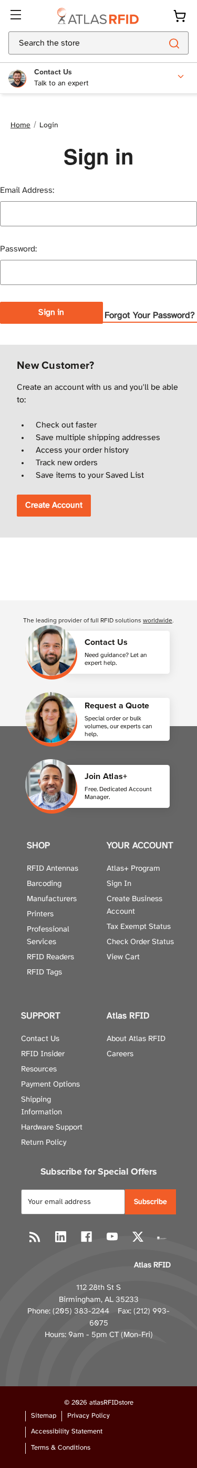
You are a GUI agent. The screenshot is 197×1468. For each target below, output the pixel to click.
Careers (120, 1054)
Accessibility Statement (66, 1431)
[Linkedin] (60, 1236)
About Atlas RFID (136, 1039)
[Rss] (34, 1236)
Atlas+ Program (133, 868)
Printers (40, 914)
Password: (18, 249)
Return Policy (43, 1142)
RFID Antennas (52, 868)
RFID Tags (44, 972)
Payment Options (50, 1084)
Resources (39, 1069)
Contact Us (40, 1039)
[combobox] (72, 42)
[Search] (173, 42)
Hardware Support (51, 1127)
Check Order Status (140, 942)
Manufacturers (52, 899)
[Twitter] (137, 1236)
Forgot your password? (150, 315)
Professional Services (48, 935)
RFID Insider (43, 1054)
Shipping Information (41, 1105)
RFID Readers (50, 957)
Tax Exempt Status (139, 927)
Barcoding (44, 884)
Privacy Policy (88, 1415)
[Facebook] (86, 1236)
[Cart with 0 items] (179, 16)
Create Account (53, 505)
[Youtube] (112, 1236)
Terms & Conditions (60, 1447)
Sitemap (43, 1415)
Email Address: (27, 190)
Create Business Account (134, 905)
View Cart (123, 957)
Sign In (119, 884)
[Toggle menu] (17, 15)
